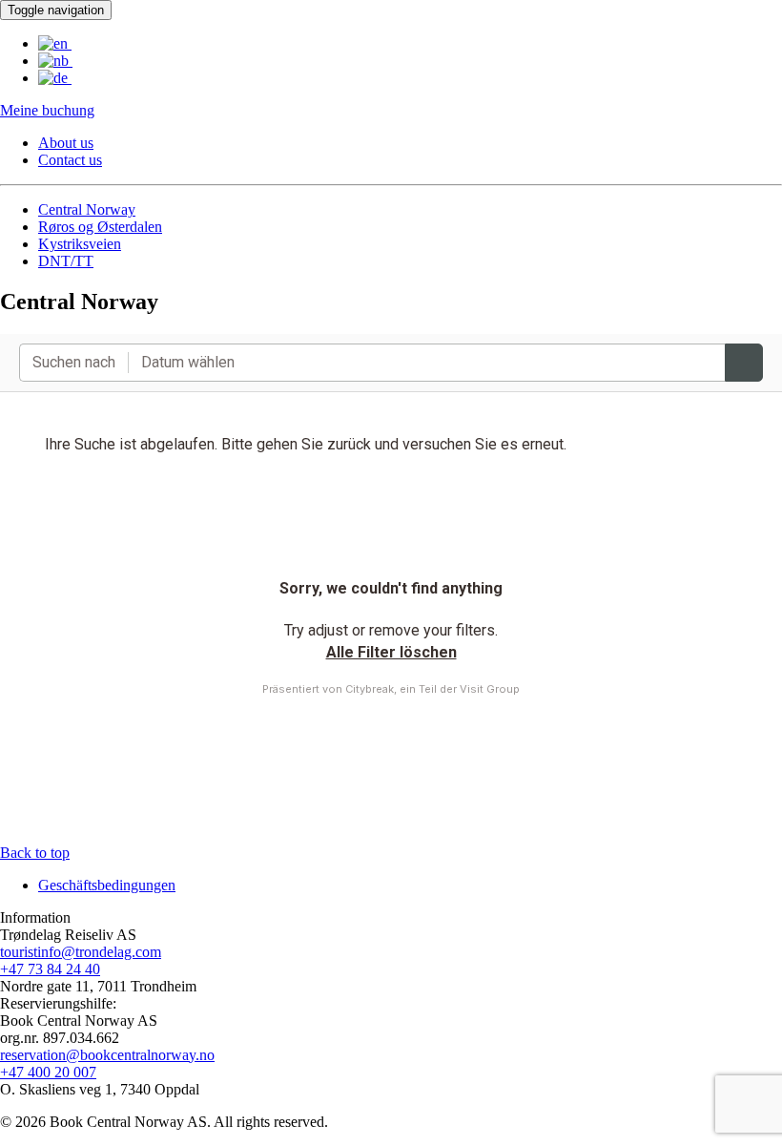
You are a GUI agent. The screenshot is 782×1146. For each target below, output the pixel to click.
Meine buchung (47, 110)
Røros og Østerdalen (100, 227)
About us (65, 143)
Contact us (70, 160)
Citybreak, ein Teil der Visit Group (432, 689)
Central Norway (86, 209)
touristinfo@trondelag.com (80, 952)
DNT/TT (65, 261)
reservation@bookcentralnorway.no (107, 1055)
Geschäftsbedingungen (106, 885)
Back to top (35, 852)
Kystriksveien (79, 244)
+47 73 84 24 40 (50, 969)
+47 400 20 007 (48, 1072)
